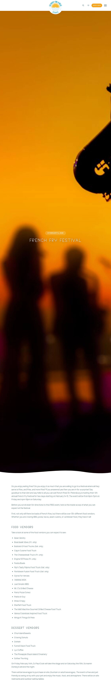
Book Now (97, 5)
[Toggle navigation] (105, 5)
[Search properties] (83, 5)
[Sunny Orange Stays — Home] (55, 7)
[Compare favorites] (88, 5)
